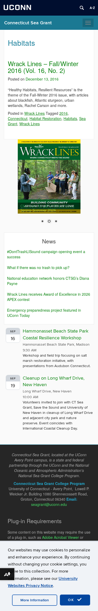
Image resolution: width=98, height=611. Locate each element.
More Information (34, 600)
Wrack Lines (34, 113)
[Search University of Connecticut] (82, 8)
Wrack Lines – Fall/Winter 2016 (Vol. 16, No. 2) (43, 67)
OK (72, 600)
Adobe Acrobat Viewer (60, 537)
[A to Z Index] (92, 8)
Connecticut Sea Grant (28, 23)
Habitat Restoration (45, 118)
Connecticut (17, 118)
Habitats (70, 118)
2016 (63, 113)
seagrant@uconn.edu (49, 504)
